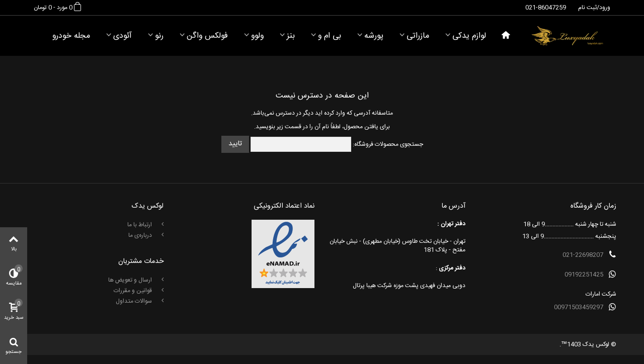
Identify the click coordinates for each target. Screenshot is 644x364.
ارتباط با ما (140, 225)
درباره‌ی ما (140, 235)
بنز (291, 36)
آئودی (122, 36)
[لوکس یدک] (567, 36)
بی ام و (329, 36)
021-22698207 (582, 255)
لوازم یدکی (469, 36)
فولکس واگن (207, 36)
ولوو (257, 36)
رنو (159, 36)
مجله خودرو (71, 36)
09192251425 (584, 274)
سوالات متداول (134, 301)
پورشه (373, 36)
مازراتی (418, 36)
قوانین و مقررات (133, 291)
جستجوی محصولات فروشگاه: (388, 144)
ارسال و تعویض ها (130, 280)
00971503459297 (578, 307)
